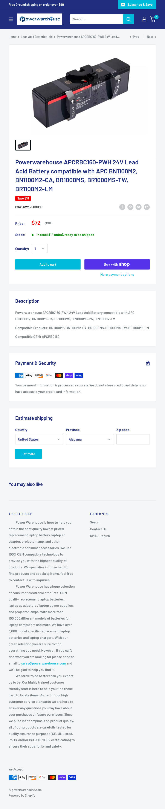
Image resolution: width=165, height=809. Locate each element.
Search (95, 522)
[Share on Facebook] (122, 207)
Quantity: (22, 248)
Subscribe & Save (140, 4)
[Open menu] (11, 19)
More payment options (117, 274)
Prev (136, 37)
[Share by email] (147, 207)
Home (13, 37)
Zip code (123, 430)
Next (150, 37)
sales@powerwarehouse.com (43, 663)
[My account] (144, 19)
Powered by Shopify (22, 795)
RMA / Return (100, 536)
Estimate (28, 454)
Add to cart (48, 264)
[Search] (128, 19)
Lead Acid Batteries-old (37, 37)
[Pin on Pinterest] (130, 207)
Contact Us (98, 529)
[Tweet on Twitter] (139, 207)
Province (73, 430)
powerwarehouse (28, 207)
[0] (153, 19)
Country (21, 430)
